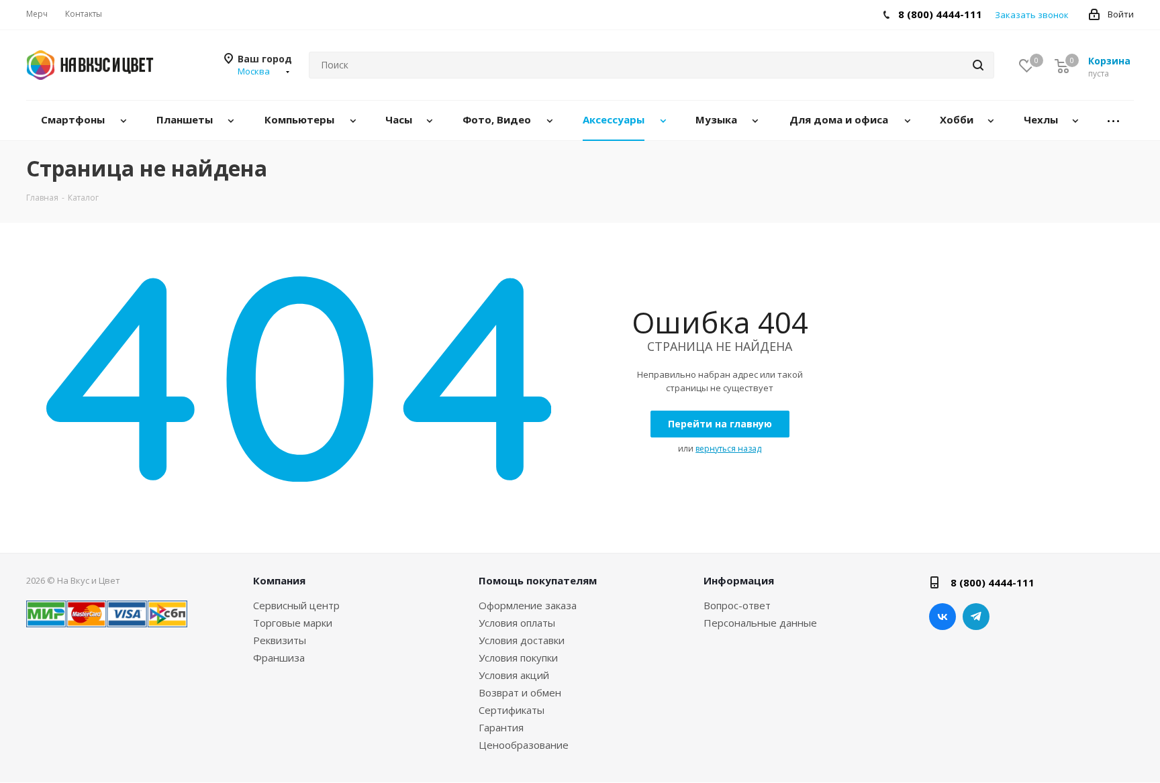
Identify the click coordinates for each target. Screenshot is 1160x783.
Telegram (976, 616)
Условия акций (514, 675)
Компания (279, 580)
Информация (739, 580)
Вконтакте (942, 616)
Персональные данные (760, 622)
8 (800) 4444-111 (940, 14)
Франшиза (279, 657)
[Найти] (978, 65)
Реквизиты (279, 640)
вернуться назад (728, 448)
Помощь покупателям (538, 580)
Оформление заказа (528, 605)
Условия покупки (518, 657)
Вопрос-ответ (737, 605)
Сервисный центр (296, 605)
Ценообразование (524, 744)
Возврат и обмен (520, 692)
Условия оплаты (517, 622)
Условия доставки (522, 640)
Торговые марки (292, 622)
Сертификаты (511, 710)
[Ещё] (1114, 120)
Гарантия (501, 727)
